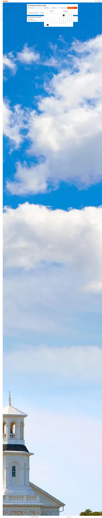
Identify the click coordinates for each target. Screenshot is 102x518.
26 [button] (71, 21)
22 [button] (57, 21)
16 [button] (65, 19)
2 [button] (65, 15)
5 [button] (51, 17)
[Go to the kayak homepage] (5, 1)
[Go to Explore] (1, 11)
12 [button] (51, 19)
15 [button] (57, 19)
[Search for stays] (1, 5)
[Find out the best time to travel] (1, 14)
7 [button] (55, 17)
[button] (1, 1)
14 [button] (55, 19)
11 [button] (49, 19)
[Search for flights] (1, 3)
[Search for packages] (1, 9)
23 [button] (65, 21)
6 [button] (53, 17)
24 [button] (67, 21)
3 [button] (67, 15)
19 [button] (51, 21)
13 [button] (53, 19)
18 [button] (49, 21)
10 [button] (47, 19)
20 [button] (53, 21)
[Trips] (1, 16)
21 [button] (55, 21)
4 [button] (49, 17)
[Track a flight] (1, 13)
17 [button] (47, 21)
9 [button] (65, 17)
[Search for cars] (1, 7)
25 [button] (69, 21)
